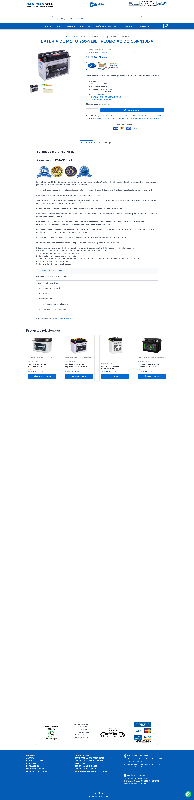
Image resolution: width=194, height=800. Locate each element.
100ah (77, 19)
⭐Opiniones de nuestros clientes (91, 771)
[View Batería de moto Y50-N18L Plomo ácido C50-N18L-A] (34, 88)
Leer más (115, 376)
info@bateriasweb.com (137, 767)
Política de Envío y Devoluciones (90, 761)
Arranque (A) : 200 (114, 118)
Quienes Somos (82, 755)
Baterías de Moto (108, 116)
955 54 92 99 (145, 764)
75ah (62, 19)
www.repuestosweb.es (63, 318)
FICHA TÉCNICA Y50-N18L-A (102, 100)
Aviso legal (80, 763)
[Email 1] (99, 793)
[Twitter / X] (95, 793)
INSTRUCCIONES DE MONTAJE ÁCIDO (106, 97)
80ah (67, 19)
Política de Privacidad (85, 769)
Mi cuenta (30, 755)
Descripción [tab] (86, 143)
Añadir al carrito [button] (42, 376)
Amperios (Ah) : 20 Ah (100, 118)
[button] (52, 26)
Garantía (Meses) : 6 (127, 118)
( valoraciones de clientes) (96, 53)
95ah (72, 19)
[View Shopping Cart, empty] (165, 26)
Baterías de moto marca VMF (151, 116)
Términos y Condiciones (86, 766)
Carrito (30, 758)
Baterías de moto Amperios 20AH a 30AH (128, 116)
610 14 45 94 (156, 764)
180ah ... (83, 19)
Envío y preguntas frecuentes (89, 758)
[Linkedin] (102, 793)
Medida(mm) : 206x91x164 (143, 118)
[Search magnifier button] (138, 14)
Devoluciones (32, 766)
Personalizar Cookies (36, 771)
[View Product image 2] (48, 88)
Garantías (31, 763)
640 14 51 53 (156, 781)
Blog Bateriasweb (35, 761)
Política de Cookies (35, 769)
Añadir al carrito (132, 110)
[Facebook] (92, 793)
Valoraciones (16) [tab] (103, 143)
